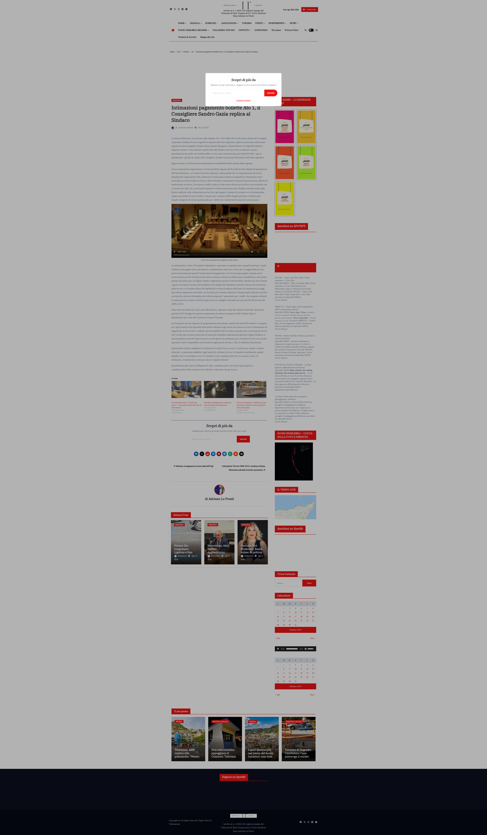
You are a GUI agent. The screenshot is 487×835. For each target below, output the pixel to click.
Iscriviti (270, 93)
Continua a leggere (243, 100)
